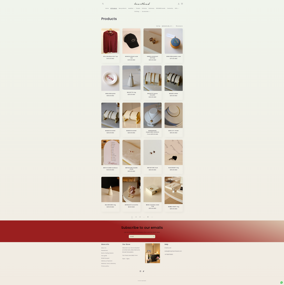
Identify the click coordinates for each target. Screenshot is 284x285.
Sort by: (158, 26)
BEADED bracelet (110, 130)
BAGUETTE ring (131, 92)
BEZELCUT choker (173, 130)
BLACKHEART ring (173, 167)
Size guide (104, 255)
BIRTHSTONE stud (152, 167)
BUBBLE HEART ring (173, 206)
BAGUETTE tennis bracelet (152, 94)
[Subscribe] (153, 236)
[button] (103, 3)
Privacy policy (105, 266)
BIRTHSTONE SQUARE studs (131, 168)
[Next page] (152, 217)
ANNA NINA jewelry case (173, 56)
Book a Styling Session (107, 253)
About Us (103, 248)
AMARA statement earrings (152, 57)
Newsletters (104, 250)
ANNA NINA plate (110, 93)
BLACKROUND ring (110, 205)
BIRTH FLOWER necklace (110, 168)
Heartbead (144, 280)
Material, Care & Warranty (108, 263)
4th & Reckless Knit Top (110, 56)
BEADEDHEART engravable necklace (152, 131)
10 (148, 217)
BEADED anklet (173, 93)
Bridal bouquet (105, 258)
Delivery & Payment (106, 261)
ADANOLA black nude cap (131, 57)
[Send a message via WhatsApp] (281, 282)
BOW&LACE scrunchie (131, 205)
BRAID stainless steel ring (152, 205)
